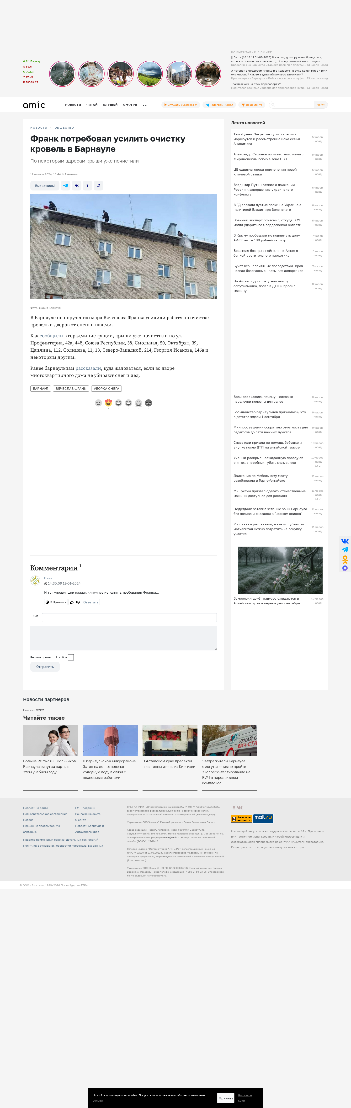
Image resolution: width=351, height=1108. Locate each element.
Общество (64, 127)
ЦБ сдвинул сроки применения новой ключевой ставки (265, 171)
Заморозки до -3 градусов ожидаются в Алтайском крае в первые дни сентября (267, 600)
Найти (321, 104)
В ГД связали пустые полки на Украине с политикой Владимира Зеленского (267, 207)
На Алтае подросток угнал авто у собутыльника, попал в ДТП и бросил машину (264, 286)
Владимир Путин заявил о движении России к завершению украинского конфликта (264, 189)
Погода (28, 820)
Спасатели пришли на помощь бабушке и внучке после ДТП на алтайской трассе (268, 444)
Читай (91, 104)
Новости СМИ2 (33, 710)
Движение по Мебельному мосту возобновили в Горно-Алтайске (261, 478)
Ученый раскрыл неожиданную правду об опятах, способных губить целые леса (268, 460)
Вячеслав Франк (71, 388)
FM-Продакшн (85, 808)
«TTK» (83, 885)
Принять (226, 1098)
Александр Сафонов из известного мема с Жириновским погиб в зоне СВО (269, 156)
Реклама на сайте (88, 814)
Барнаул (40, 388)
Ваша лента (253, 104)
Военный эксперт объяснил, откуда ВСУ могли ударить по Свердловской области (267, 222)
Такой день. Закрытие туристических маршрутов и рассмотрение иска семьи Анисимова (267, 139)
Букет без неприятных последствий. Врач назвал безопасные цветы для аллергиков (268, 268)
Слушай (110, 104)
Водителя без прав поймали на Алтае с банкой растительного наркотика (266, 252)
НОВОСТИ (39, 127)
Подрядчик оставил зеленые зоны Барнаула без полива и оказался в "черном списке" (270, 511)
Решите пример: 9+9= (48, 657)
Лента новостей (248, 122)
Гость (48, 578)
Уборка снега (106, 388)
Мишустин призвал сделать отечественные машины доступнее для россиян (270, 493)
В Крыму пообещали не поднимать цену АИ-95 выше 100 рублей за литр (267, 237)
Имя (35, 615)
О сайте (80, 820)
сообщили (51, 336)
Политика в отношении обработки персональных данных (63, 845)
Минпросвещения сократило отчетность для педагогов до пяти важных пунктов (271, 429)
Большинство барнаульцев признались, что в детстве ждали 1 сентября (270, 414)
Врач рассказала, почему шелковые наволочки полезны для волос (263, 399)
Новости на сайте (35, 808)
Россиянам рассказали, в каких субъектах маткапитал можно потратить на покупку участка (269, 529)
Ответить (90, 602)
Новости (73, 104)
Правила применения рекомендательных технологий (60, 839)
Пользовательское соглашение (45, 814)
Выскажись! (45, 186)
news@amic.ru (171, 837)
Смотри (130, 104)
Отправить (45, 667)
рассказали (88, 368)
